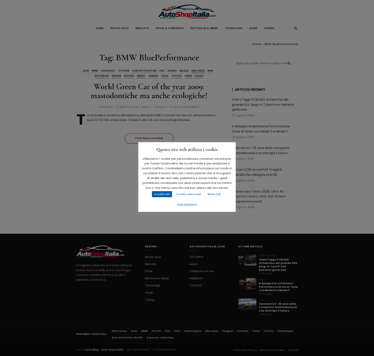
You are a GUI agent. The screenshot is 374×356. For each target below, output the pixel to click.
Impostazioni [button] (187, 204)
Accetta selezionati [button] (188, 194)
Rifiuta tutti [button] (214, 194)
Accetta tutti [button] (162, 194)
